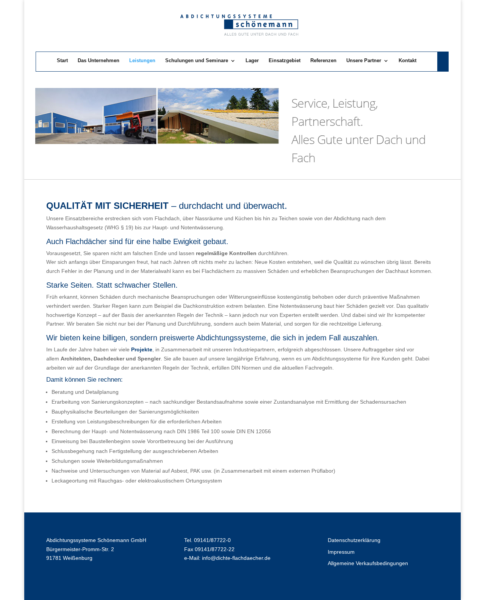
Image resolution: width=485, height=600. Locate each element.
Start (62, 60)
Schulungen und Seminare (196, 60)
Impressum (341, 552)
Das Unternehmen (98, 60)
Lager (252, 60)
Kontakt (407, 60)
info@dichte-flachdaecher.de (236, 558)
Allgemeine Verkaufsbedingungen (368, 563)
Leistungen (142, 60)
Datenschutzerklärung (354, 540)
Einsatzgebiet (284, 60)
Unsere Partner (363, 60)
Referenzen (323, 60)
